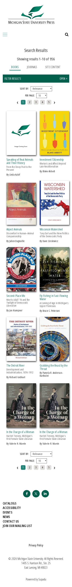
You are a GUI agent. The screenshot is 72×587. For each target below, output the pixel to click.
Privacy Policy (36, 545)
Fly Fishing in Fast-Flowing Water (54, 297)
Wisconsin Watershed (51, 229)
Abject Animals (14, 229)
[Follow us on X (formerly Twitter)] (36, 493)
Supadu (42, 579)
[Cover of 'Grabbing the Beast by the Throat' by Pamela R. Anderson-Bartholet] (54, 359)
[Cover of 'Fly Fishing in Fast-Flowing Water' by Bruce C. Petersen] (54, 289)
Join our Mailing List (17, 526)
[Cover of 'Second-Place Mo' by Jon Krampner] (21, 289)
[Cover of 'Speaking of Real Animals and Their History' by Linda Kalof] (21, 153)
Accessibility (12, 507)
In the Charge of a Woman (20, 432)
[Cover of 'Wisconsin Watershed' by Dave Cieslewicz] (54, 222)
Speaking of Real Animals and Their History (19, 161)
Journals (32, 67)
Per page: (30, 95)
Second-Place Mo (15, 296)
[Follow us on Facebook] (26, 493)
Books (15, 67)
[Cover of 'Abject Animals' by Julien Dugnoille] (21, 222)
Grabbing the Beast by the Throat (54, 367)
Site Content (53, 67)
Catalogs (9, 503)
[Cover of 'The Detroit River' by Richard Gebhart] (21, 359)
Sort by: (24, 88)
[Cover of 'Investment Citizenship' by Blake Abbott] (54, 153)
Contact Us (11, 521)
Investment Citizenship (52, 160)
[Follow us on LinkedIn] (45, 493)
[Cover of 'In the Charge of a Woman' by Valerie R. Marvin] (21, 425)
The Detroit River (15, 365)
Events (7, 512)
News (6, 516)
